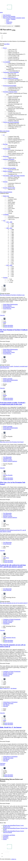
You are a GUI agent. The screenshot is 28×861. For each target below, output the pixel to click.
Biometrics (5, 838)
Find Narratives (7, 15)
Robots (5, 839)
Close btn (2, 315)
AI (3, 135)
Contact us (8, 23)
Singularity (5, 836)
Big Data (5, 144)
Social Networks (7, 308)
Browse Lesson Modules (9, 16)
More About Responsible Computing (12, 17)
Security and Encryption (9, 187)
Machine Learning (7, 459)
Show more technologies (6, 192)
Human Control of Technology (10, 78)
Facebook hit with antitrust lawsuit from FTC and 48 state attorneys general (13, 566)
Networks (5, 706)
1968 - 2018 (9, 228)
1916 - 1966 (9, 222)
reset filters (6, 44)
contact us (13, 859)
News (7, 20)
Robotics (5, 181)
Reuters (5, 395)
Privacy (5, 48)
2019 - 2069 (9, 265)
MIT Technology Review (9, 637)
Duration (5, 277)
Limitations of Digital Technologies (11, 619)
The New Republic (8, 475)
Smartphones (6, 623)
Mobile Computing (7, 171)
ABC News (6, 557)
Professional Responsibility (9, 85)
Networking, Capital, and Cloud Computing (14, 175)
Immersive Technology (8, 159)
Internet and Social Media (9, 168)
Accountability (6, 61)
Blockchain (6, 156)
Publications (9, 22)
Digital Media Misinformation (10, 304)
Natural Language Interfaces (10, 461)
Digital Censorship (7, 378)
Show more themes (4, 131)
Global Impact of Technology (10, 702)
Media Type (6, 196)
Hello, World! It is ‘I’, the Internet (8, 688)
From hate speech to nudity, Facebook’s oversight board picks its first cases (12, 403)
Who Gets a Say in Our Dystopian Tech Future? (12, 442)
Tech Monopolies (7, 457)
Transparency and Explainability (11, 72)
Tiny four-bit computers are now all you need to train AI (13, 603)
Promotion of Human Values (10, 91)
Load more (2, 763)
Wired (4, 322)
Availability (6, 214)
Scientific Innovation (8, 620)
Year (4, 220)
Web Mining (6, 705)
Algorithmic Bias (7, 458)
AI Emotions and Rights (9, 835)
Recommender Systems (9, 307)
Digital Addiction (7, 305)
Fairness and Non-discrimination (11, 122)
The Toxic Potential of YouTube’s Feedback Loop (12, 295)
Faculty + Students (10, 19)
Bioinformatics (6, 148)
